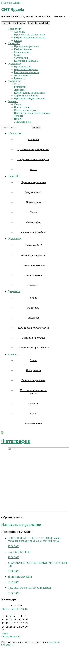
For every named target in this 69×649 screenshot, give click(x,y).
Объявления (14, 28)
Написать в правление (21, 524)
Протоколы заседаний (26, 69)
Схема (17, 55)
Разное (18, 40)
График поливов (23, 49)
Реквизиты (20, 86)
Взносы (18, 118)
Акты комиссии (22, 75)
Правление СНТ (23, 66)
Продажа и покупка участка (29, 34)
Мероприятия (21, 52)
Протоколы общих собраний (29, 98)
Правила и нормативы (26, 46)
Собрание (19, 31)
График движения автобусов (29, 37)
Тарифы (18, 116)
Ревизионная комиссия (26, 72)
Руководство (15, 63)
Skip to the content (10, 2)
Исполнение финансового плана (32, 113)
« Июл (4, 633)
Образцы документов (26, 95)
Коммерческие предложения (29, 92)
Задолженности (22, 121)
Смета (17, 104)
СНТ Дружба (12, 9)
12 (10, 619)
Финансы (13, 101)
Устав (17, 84)
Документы (14, 81)
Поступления (21, 107)
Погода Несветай (10, 636)
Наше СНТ (14, 43)
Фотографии (21, 57)
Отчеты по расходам (25, 110)
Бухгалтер (19, 78)
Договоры (19, 89)
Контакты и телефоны (26, 60)
